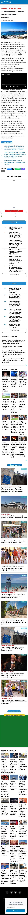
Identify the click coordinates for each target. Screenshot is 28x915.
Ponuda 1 (8, 210)
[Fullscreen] (25, 86)
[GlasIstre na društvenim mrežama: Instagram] (20, 892)
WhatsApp (18, 168)
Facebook (9, 168)
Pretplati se (15, 910)
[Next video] (7, 86)
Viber (23, 168)
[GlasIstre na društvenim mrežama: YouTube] (16, 892)
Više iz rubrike (14, 465)
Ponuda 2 (14, 210)
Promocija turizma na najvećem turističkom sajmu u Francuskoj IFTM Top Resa (14, 162)
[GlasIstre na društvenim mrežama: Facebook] (8, 892)
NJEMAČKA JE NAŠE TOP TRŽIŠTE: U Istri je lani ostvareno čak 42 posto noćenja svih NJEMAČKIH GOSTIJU (14, 148)
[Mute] (10, 86)
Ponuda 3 (20, 210)
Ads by (24, 88)
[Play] (3, 86)
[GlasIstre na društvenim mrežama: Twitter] (12, 892)
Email (3, 171)
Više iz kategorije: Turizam (14, 711)
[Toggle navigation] (2, 2)
